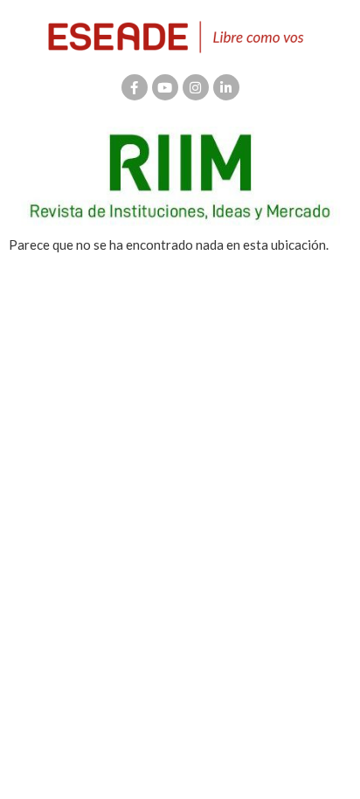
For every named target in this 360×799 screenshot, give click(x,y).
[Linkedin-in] (226, 87)
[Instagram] (196, 87)
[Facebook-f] (134, 87)
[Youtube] (165, 87)
